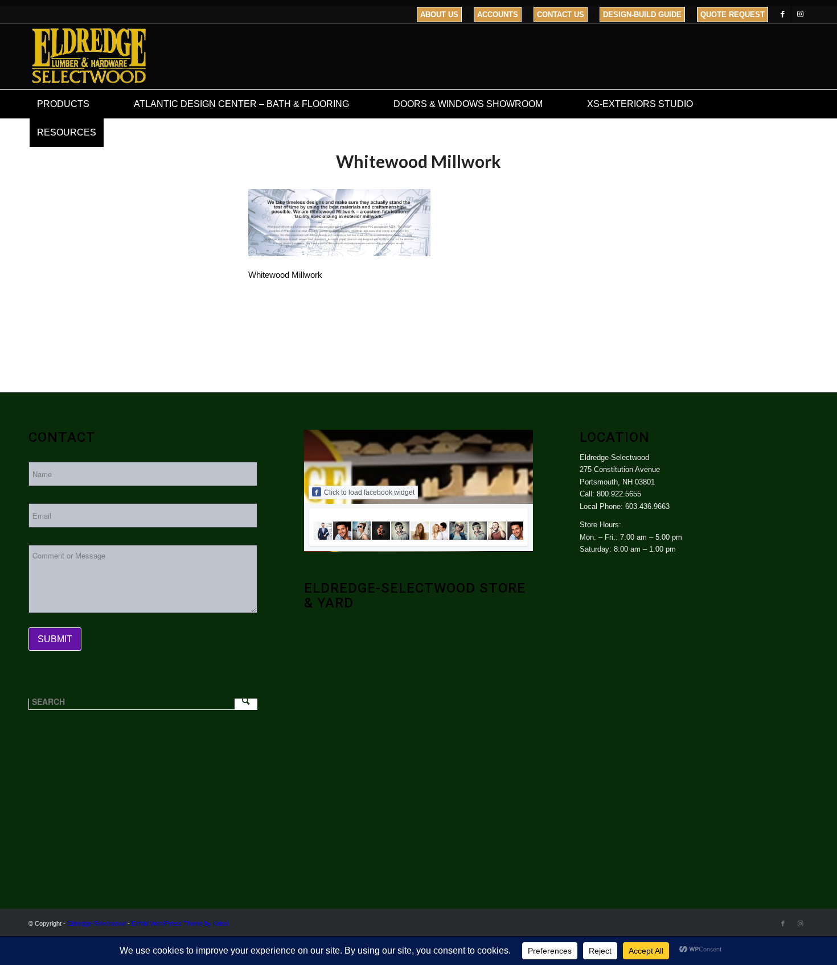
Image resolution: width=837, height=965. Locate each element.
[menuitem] (439, 14)
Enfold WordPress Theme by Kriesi (180, 923)
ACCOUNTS (497, 14)
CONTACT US (560, 14)
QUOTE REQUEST (732, 14)
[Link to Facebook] (782, 14)
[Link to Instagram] (800, 14)
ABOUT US (439, 14)
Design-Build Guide (642, 14)
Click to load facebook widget (369, 492)
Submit (55, 639)
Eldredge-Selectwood (96, 923)
